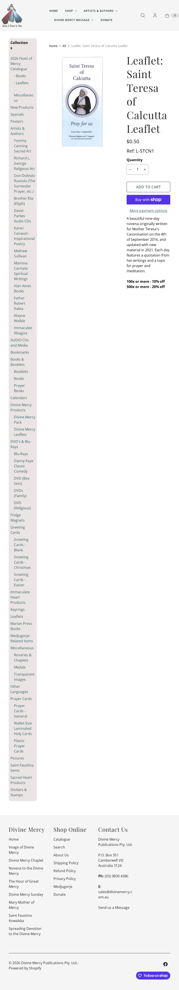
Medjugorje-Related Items (21, 638)
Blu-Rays (21, 453)
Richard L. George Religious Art (24, 163)
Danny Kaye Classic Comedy (23, 466)
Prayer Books (19, 388)
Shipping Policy (65, 863)
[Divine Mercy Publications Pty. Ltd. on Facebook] (165, 964)
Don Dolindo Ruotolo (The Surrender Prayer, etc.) (24, 183)
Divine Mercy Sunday (26, 894)
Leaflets (16, 616)
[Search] (143, 15)
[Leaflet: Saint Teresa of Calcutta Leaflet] (81, 103)
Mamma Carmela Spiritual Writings (21, 271)
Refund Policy (64, 870)
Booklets (21, 371)
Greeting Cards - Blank (21, 544)
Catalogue (61, 839)
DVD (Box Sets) (21, 481)
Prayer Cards (21, 698)
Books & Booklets (17, 362)
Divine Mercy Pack (24, 420)
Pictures (17, 758)
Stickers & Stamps (18, 792)
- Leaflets (21, 82)
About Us (61, 855)
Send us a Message (113, 907)
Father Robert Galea (19, 303)
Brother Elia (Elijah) (23, 201)
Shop (69, 11)
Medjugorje (62, 886)
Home (53, 11)
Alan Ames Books (22, 288)
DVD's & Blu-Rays (20, 444)
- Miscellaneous (23, 95)
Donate (107, 20)
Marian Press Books (21, 626)
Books (19, 378)
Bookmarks (19, 352)
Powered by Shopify (25, 968)
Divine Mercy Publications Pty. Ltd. (49, 962)
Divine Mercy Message (72, 20)
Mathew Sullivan (20, 253)
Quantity (135, 159)
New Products (22, 107)
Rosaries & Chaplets (23, 658)
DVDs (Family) (20, 493)
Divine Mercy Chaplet (26, 860)
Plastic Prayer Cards (19, 746)
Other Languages (19, 689)
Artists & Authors (99, 11)
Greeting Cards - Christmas (22, 562)
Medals (20, 667)
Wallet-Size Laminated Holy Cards (23, 728)
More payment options (148, 210)
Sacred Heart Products (21, 780)
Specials (17, 114)
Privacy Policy (64, 878)
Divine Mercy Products (21, 407)
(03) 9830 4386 (116, 876)
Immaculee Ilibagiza (23, 330)
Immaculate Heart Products (20, 597)
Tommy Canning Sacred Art (22, 146)
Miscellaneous (22, 648)
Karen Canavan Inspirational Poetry (24, 236)
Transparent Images (24, 677)
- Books (20, 75)
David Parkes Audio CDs (22, 215)
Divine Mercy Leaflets (24, 432)
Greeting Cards (17, 530)
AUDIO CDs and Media (19, 343)
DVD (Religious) (22, 505)
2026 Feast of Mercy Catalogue (21, 63)
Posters (16, 121)
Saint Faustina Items (22, 768)
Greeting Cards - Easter (21, 579)
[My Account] (155, 15)
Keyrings (17, 609)
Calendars (18, 397)
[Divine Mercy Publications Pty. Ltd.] (12, 15)
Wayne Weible (19, 318)
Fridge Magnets (17, 518)
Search (59, 847)
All (64, 46)
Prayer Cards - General (20, 711)
